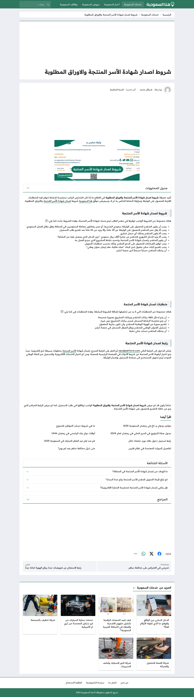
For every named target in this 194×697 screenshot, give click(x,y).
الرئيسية (166, 14)
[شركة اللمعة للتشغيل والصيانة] (154, 654)
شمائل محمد (146, 89)
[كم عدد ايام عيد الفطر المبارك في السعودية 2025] (59, 440)
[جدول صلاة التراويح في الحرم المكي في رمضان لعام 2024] (135, 433)
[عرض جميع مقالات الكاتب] (167, 89)
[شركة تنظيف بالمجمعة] (40, 614)
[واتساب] (143, 554)
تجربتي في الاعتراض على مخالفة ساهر (149, 567)
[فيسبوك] (159, 554)
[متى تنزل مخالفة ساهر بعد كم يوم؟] (59, 448)
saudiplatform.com (129, 350)
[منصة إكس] (151, 554)
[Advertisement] (97, 44)
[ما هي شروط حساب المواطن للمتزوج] (59, 425)
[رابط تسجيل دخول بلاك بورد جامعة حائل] (135, 440)
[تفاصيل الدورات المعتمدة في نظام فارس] (135, 448)
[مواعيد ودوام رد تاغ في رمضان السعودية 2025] (135, 425)
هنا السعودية (85, 201)
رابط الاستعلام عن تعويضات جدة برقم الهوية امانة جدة (53, 567)
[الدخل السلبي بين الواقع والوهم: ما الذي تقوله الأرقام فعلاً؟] (154, 614)
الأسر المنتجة (69, 350)
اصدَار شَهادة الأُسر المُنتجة (57, 201)
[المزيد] (135, 554)
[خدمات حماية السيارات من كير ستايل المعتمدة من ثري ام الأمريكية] (78, 614)
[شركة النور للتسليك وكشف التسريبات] (116, 654)
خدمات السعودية (150, 14)
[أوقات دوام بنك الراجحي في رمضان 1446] (59, 433)
